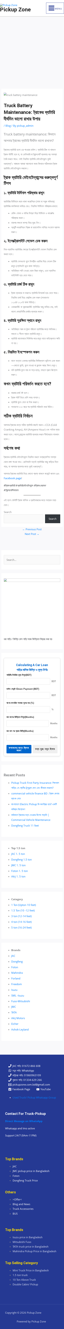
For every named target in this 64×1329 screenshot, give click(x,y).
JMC (13, 1006)
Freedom (16, 984)
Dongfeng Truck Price (25, 1180)
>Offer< (17, 1199)
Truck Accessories (23, 1208)
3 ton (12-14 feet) (21, 916)
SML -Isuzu (17, 995)
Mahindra (17, 972)
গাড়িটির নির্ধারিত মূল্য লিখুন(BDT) (18, 675)
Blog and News (21, 1204)
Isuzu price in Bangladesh (27, 1237)
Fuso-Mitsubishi (20, 1001)
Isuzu (14, 989)
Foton (14, 967)
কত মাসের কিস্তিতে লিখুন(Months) (20, 717)
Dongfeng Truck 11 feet (25, 825)
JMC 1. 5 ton (18, 865)
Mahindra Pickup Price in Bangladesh (34, 1251)
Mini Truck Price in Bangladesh (31, 1270)
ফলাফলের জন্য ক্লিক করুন (19, 749)
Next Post (32, 534)
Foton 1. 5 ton (19, 871)
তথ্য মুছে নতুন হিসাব (45, 749)
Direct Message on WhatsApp (23, 1121)
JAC (13, 955)
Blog (8, 125)
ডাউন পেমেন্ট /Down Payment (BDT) (22, 689)
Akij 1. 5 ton (18, 876)
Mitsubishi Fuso (22, 1242)
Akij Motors (18, 1018)
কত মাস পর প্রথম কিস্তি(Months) (19, 731)
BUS (15, 1213)
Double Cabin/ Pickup (25, 1284)
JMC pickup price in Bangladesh (31, 1171)
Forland (15, 978)
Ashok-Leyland (20, 1029)
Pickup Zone (15, 9)
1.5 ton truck (20, 1275)
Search (8, 512)
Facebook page (12, 478)
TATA (14, 1012)
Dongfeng (17, 961)
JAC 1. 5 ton (18, 854)
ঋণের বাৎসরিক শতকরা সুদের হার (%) (20, 703)
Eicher (14, 1023)
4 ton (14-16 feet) (21, 922)
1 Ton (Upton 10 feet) (23, 905)
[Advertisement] (32, 50)
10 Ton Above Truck (24, 1279)
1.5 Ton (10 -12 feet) (23, 910)
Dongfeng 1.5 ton (21, 859)
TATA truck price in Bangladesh (30, 1246)
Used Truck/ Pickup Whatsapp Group (34, 1097)
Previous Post (32, 529)
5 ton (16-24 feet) (21, 927)
